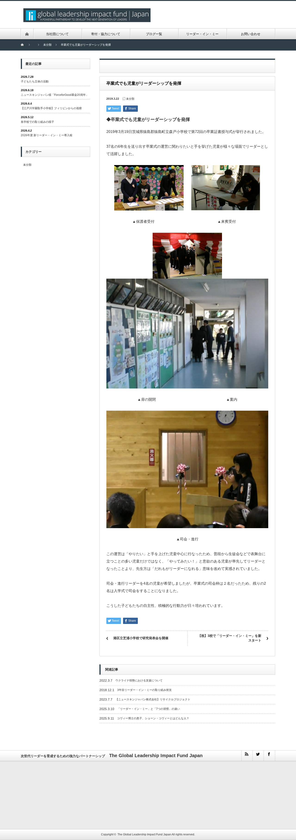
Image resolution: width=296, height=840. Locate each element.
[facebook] (269, 755)
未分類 (130, 98)
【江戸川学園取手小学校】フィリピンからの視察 (51, 108)
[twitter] (258, 755)
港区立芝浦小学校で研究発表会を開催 (140, 638)
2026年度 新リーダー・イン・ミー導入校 (46, 135)
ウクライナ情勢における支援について (139, 680)
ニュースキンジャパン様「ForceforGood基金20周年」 (55, 94)
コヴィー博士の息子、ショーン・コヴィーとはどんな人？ (153, 718)
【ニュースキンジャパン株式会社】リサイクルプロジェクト (152, 699)
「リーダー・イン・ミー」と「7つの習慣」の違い (148, 709)
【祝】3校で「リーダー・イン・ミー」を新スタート (229, 638)
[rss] (247, 755)
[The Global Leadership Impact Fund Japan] (87, 11)
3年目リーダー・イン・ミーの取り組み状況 (144, 690)
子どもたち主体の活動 (35, 81)
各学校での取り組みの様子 (37, 121)
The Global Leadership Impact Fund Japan (144, 834)
